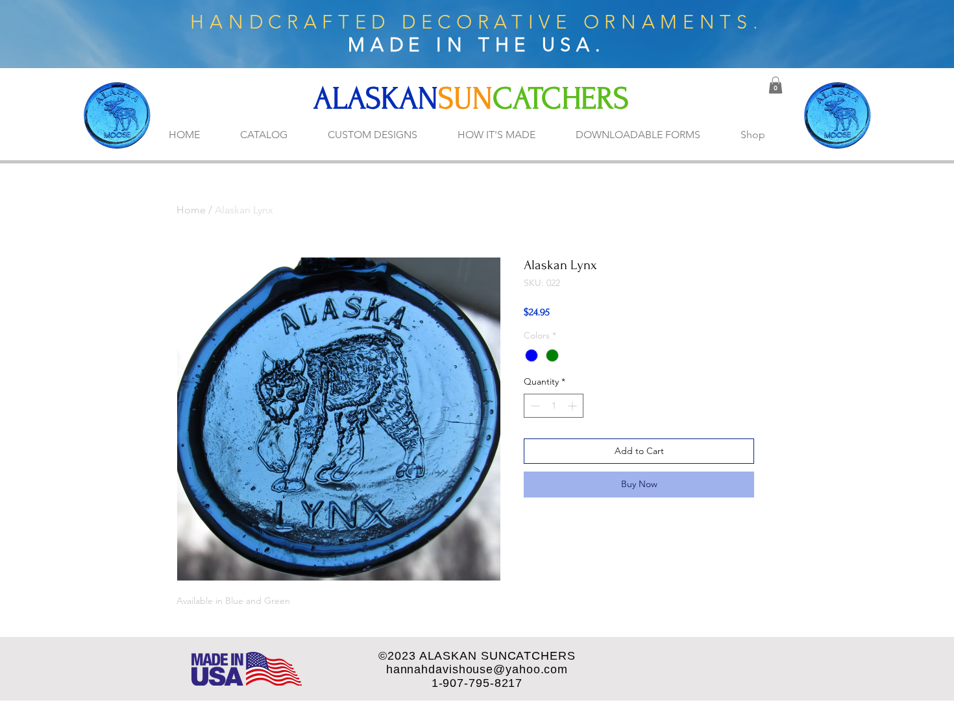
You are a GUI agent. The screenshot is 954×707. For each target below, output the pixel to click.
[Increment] (573, 405)
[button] (775, 85)
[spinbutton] (553, 405)
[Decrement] (534, 405)
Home (191, 210)
